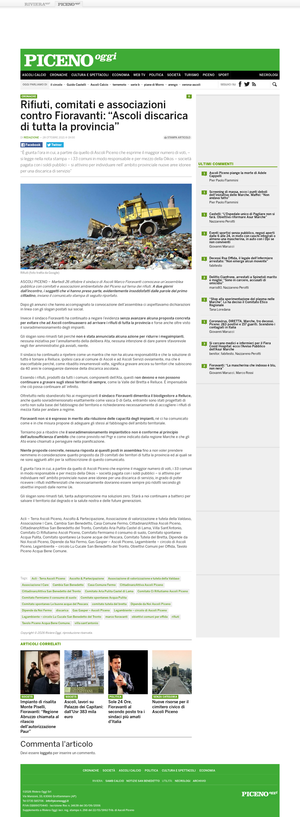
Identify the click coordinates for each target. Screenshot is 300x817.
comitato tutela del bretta (109, 604)
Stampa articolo (178, 137)
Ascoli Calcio (34, 75)
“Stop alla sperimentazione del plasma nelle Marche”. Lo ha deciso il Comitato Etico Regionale (242, 302)
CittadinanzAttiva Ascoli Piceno (141, 585)
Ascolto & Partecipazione (86, 578)
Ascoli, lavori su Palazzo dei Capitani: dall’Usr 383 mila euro (83, 709)
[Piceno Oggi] (70, 67)
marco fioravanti (116, 616)
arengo (173, 84)
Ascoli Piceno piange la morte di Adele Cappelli (237, 174)
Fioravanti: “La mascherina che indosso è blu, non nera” (242, 367)
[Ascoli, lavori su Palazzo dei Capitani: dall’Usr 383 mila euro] (84, 693)
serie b (135, 84)
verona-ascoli (191, 84)
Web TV (139, 75)
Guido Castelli (76, 84)
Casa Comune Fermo (102, 585)
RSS (254, 84)
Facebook (240, 84)
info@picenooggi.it (57, 801)
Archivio (199, 781)
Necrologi (268, 75)
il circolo (56, 84)
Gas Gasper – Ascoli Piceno (91, 610)
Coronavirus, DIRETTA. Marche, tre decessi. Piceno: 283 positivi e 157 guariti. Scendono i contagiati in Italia (242, 324)
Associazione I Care (35, 585)
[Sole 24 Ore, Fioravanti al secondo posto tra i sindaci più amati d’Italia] (128, 693)
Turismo (191, 75)
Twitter (247, 84)
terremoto (119, 84)
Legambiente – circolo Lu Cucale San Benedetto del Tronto (61, 616)
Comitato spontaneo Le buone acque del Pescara (55, 604)
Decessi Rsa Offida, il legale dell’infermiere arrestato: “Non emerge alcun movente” (241, 259)
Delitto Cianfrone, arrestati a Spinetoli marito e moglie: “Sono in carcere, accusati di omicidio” (243, 280)
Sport (223, 75)
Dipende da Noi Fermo (37, 610)
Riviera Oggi (37, 4)
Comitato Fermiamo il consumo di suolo (49, 597)
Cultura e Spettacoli (89, 75)
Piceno (209, 75)
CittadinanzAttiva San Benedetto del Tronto (51, 591)
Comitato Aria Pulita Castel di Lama (109, 591)
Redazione (31, 137)
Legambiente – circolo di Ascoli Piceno (140, 610)
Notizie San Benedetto (143, 781)
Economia (121, 75)
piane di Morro (154, 84)
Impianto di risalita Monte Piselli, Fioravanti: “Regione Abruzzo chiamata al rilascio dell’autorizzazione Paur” (39, 716)
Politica (156, 75)
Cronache (59, 75)
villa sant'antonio (86, 623)
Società (174, 75)
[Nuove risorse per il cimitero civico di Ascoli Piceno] (172, 693)
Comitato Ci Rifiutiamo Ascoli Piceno (162, 591)
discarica (62, 610)
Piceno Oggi (69, 4)
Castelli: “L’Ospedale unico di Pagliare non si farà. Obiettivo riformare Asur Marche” (242, 215)
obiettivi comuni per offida (150, 616)
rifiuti (175, 616)
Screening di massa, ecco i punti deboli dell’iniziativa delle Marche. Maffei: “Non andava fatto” (239, 195)
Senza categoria (165, 697)
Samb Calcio (114, 781)
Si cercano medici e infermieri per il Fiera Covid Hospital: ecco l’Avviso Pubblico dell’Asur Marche (240, 346)
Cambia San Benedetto (68, 585)
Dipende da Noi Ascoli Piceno (151, 604)
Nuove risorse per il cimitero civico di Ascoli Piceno (170, 706)
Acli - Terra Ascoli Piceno (48, 578)
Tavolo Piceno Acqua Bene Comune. (46, 623)
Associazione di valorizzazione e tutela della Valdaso (143, 578)
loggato (46, 753)
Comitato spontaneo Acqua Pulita (104, 597)
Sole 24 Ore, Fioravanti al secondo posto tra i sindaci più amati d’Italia (126, 711)
